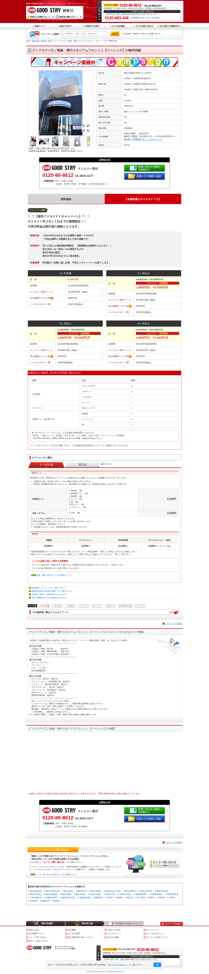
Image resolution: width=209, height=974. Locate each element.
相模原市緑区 (52, 897)
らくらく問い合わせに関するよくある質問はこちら (56, 874)
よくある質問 (74, 933)
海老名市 (46, 901)
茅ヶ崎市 (141, 897)
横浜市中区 (82, 891)
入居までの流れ (114, 930)
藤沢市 (43, 41)
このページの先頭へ (174, 623)
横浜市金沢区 (147, 891)
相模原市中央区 (68, 897)
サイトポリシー (114, 933)
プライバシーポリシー (117, 965)
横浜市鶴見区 (36, 891)
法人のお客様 (113, 937)
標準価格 (66, 199)
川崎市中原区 (125, 894)
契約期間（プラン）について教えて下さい (49, 588)
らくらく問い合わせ (37, 937)
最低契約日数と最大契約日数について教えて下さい (52, 591)
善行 (50, 41)
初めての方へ (34, 930)
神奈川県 (35, 41)
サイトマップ (152, 930)
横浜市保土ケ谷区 (113, 891)
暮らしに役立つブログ (38, 941)
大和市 (172, 897)
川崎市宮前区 (172, 894)
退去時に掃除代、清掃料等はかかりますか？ (50, 594)
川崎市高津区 (141, 894)
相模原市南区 (85, 897)
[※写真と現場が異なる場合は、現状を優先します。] (60, 71)
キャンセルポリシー (155, 933)
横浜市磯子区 (131, 891)
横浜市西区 (68, 891)
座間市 (57, 901)
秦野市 (152, 897)
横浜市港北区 (163, 891)
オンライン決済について (157, 937)
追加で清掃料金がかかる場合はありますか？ (50, 598)
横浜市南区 (96, 891)
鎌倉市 (120, 897)
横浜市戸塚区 (36, 894)
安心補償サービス (36, 933)
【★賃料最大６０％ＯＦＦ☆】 (143, 199)
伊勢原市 (34, 901)
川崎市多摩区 (157, 894)
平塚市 (110, 897)
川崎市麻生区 (36, 897)
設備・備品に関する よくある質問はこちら (54, 575)
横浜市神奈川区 (53, 891)
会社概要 (72, 930)
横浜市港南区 (52, 894)
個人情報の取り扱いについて (80, 937)
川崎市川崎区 (95, 894)
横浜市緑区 (80, 894)
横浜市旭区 (67, 894)
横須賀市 (99, 897)
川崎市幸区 (110, 894)
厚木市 (162, 897)
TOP (28, 41)
